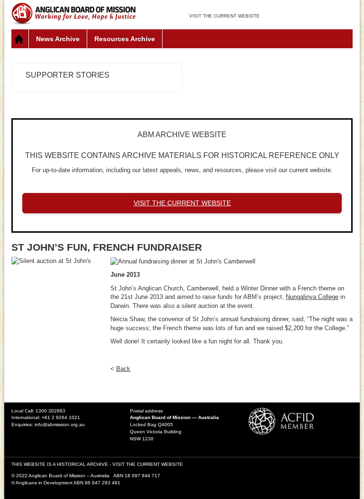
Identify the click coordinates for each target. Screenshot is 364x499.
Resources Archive (124, 39)
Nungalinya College (312, 296)
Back (123, 368)
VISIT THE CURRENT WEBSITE (224, 15)
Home (20, 38)
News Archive (58, 39)
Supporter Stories (67, 75)
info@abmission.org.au (60, 424)
